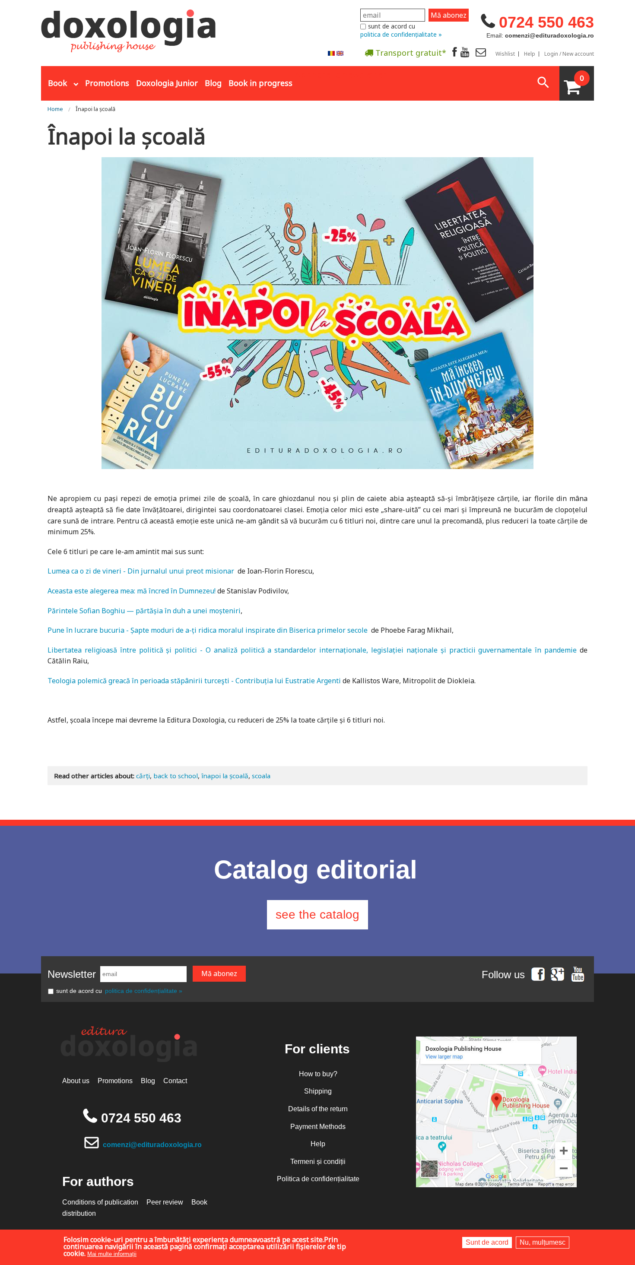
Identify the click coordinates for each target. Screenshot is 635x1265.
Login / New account (569, 54)
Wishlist (505, 54)
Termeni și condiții (318, 1161)
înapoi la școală (224, 775)
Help (529, 54)
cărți (143, 775)
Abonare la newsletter (341, 74)
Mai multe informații (112, 1254)
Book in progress (260, 83)
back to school (175, 775)
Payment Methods (318, 1126)
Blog (213, 83)
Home (55, 109)
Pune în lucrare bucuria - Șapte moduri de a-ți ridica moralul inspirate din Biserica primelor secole (208, 630)
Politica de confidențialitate (318, 1179)
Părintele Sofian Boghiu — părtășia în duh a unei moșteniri (144, 610)
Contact (175, 1080)
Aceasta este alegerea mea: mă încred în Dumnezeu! (132, 591)
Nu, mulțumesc (542, 1242)
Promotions (107, 83)
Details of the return (318, 1109)
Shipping (318, 1091)
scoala (261, 775)
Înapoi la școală (95, 109)
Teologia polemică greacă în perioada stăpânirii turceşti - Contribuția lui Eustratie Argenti (194, 680)
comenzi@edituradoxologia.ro (152, 1144)
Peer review (164, 1202)
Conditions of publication (100, 1202)
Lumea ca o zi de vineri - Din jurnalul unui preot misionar (141, 571)
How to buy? (318, 1074)
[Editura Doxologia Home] (129, 27)
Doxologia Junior (167, 83)
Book (57, 83)
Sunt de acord (487, 1242)
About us (75, 1080)
